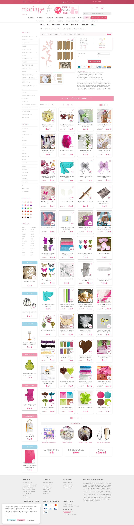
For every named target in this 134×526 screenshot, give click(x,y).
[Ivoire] (25, 202)
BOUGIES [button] (24, 46)
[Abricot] (25, 214)
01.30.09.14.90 (67, 504)
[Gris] (28, 202)
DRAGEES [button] (24, 71)
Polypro (33, 236)
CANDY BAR (24, 147)
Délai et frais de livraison (29, 489)
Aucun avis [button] (102, 47)
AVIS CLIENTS (67, 509)
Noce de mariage (47, 487)
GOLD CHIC (24, 175)
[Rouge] (28, 211)
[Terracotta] (31, 211)
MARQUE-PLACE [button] (26, 43)
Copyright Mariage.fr (27, 493)
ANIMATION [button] (95, 21)
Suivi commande (97, 1)
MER (23, 137)
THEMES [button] (87, 17)
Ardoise (24, 229)
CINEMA (24, 166)
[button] (65, 24)
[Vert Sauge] (31, 208)
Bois (23, 232)
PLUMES (24, 144)
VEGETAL (24, 131)
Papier (32, 232)
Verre (32, 252)
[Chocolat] (22, 211)
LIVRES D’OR (25, 101)
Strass (32, 248)
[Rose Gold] (25, 217)
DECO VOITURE (50, 21)
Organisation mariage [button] (34, 2)
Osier (32, 229)
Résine (32, 241)
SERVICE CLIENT (68, 501)
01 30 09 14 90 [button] (69, 2)
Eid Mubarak (25, 191)
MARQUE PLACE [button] (40, 21)
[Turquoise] (22, 208)
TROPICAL (24, 153)
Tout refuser (21, 520)
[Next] (110, 105)
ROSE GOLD (25, 172)
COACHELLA (25, 179)
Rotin (32, 243)
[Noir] (28, 217)
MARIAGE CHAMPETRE (27, 39)
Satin (32, 245)
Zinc (32, 255)
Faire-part (45, 486)
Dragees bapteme (67, 482)
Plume (32, 234)
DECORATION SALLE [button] (27, 52)
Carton (24, 234)
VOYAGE (24, 160)
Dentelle (24, 241)
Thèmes (25, 124)
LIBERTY (24, 150)
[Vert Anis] (28, 208)
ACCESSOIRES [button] (49, 17)
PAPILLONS (24, 140)
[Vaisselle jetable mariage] (67, 433)
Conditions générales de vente (30, 484)
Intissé (23, 243)
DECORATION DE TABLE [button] (27, 36)
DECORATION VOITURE (27, 65)
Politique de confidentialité (29, 486)
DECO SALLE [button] (40, 17)
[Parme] (28, 205)
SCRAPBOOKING (26, 89)
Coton (23, 236)
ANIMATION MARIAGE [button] (27, 114)
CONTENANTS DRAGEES (27, 74)
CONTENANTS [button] (85, 21)
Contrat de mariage (47, 484)
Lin (22, 250)
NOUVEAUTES (95, 17)
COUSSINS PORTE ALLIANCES (29, 104)
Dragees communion (68, 484)
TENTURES (24, 62)
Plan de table (46, 489)
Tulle (32, 250)
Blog (44, 2)
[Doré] (22, 217)
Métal (23, 252)
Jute (23, 245)
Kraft (23, 248)
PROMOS (103, 17)
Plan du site (25, 495)
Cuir (23, 238)
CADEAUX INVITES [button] (70, 17)
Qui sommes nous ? (27, 482)
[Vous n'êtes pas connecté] (92, 8)
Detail (20, 271)
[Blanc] (22, 202)
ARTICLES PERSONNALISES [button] (72, 21)
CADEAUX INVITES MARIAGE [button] (28, 95)
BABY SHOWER (25, 117)
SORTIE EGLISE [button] (59, 17)
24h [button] (102, 40)
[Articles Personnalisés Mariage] (103, 433)
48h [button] (102, 42)
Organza (33, 227)
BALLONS (24, 55)
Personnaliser (30, 520)
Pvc (32, 238)
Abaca (23, 227)
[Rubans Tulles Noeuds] (85, 433)
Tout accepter (11, 520)
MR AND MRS (25, 169)
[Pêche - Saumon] (22, 214)
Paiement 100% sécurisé (29, 491)
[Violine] (31, 205)
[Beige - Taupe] (28, 214)
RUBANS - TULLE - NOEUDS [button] (28, 78)
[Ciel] (22, 205)
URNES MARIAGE (26, 111)
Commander (96, 61)
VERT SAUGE (25, 182)
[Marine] (25, 208)
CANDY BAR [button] (60, 21)
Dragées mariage (67, 487)
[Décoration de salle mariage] (48, 433)
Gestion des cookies (28, 487)
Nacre (23, 255)
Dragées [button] (79, 17)
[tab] (29, 36)
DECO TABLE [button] (31, 17)
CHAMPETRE (25, 128)
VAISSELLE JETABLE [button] (26, 49)
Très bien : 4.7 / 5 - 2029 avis (70, 514)
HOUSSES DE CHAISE (27, 59)
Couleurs (26, 198)
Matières (25, 224)
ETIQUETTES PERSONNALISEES (26, 81)
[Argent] (31, 214)
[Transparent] (31, 217)
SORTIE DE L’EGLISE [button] (26, 68)
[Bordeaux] (25, 211)
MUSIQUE (24, 163)
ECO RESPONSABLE (26, 134)
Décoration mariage (68, 486)
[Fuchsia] (25, 205)
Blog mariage (46, 493)
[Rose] (31, 202)
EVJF (23, 185)
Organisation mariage (48, 482)
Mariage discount (47, 491)
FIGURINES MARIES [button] (26, 108)
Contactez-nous (26, 497)
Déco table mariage (79, 98)
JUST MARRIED (25, 156)
